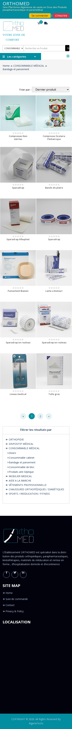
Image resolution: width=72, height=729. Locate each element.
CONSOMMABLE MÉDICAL (28, 65)
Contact (10, 605)
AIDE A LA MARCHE (19, 480)
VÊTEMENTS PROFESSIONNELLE (27, 485)
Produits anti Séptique (21, 471)
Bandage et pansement (16, 69)
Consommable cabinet (21, 457)
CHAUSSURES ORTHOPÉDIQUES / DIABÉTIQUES (36, 489)
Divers (12, 453)
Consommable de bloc (21, 467)
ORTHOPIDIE (16, 439)
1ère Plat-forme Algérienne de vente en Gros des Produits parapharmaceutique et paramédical (35, 8)
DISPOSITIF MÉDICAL (21, 443)
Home (6, 65)
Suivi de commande (17, 599)
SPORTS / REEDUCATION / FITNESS (29, 493)
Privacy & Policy (15, 611)
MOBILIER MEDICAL (20, 476)
